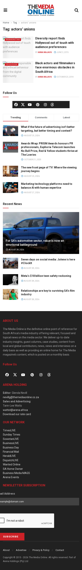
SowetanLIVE (11, 438)
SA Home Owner (13, 468)
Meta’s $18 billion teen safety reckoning (46, 275)
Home (6, 22)
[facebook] (16, 104)
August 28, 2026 (16, 250)
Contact (59, 550)
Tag (15, 22)
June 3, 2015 (62, 52)
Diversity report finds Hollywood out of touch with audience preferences (54, 43)
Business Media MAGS (16, 473)
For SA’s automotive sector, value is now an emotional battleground (35, 243)
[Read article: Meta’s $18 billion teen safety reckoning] (10, 279)
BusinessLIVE (11, 443)
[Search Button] (76, 10)
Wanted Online (11, 464)
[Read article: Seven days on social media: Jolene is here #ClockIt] (10, 263)
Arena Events (11, 477)
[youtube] (29, 104)
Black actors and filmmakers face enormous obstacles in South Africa (55, 67)
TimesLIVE (9, 430)
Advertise (21, 550)
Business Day (11, 447)
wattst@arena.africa (15, 409)
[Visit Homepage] (41, 10)
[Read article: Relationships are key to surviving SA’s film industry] (10, 294)
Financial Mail (11, 451)
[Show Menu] (5, 10)
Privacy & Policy (40, 550)
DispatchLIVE (10, 460)
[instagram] (45, 104)
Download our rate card (17, 414)
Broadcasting (13, 39)
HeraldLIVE (9, 455)
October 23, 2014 (65, 77)
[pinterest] (37, 104)
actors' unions (28, 22)
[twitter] (23, 104)
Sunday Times (11, 434)
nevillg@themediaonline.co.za (21, 397)
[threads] (52, 104)
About (6, 550)
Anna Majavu (45, 52)
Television (11, 64)
